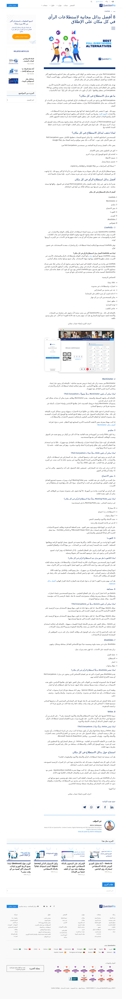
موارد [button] (60, 5)
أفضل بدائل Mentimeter (106, 425)
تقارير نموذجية (112, 920)
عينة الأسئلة (112, 918)
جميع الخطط (64, 918)
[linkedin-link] (46, 906)
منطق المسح (112, 922)
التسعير (72, 5)
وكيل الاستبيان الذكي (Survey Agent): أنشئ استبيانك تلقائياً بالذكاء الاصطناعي (46, 866)
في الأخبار (15, 922)
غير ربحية (65, 920)
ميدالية (65, 937)
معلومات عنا (15, 918)
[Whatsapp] (91, 807)
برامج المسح (98, 918)
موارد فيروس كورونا (80, 934)
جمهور (99, 927)
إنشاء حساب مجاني (21, 36)
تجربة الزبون (98, 920)
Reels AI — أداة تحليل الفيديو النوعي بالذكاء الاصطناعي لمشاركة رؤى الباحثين (100, 866)
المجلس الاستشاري (13, 927)
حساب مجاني (12, 5)
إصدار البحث (98, 932)
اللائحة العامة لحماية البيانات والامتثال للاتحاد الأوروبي (38, 934)
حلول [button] (52, 5)
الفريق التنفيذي (14, 920)
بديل (90, 256)
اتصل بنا (16, 936)
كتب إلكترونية (81, 922)
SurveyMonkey (63, 932)
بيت (114, 11)
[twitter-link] (50, 906)
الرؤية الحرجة (64, 935)
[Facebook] (105, 807)
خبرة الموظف (47, 936)
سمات (66, 5)
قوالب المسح (81, 925)
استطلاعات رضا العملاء (45, 927)
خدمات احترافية (111, 929)
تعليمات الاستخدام (65, 988)
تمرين (83, 929)
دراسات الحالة (81, 927)
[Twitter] (98, 807)
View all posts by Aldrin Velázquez (90, 832)
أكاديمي (65, 922)
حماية (114, 931)
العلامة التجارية (111, 925)
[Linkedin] (112, 807)
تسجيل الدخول (99, 1)
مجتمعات (98, 925)
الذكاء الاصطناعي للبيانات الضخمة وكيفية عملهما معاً (28, 61)
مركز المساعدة (32, 906)
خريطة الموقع (82, 988)
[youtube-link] (44, 906)
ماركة (16, 931)
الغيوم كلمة (103, 114)
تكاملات (113, 927)
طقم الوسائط (14, 934)
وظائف (16, 929)
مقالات (83, 918)
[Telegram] (84, 807)
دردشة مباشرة (23, 906)
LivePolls (107, 11)
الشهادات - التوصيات (13, 925)
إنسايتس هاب (97, 936)
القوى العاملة (98, 922)
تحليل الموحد (48, 920)
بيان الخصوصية (74, 988)
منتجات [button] (45, 5)
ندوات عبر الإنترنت (80, 931)
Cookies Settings (55, 988)
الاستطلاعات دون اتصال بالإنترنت (43, 925)
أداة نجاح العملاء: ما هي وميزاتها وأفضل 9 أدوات (27, 71)
